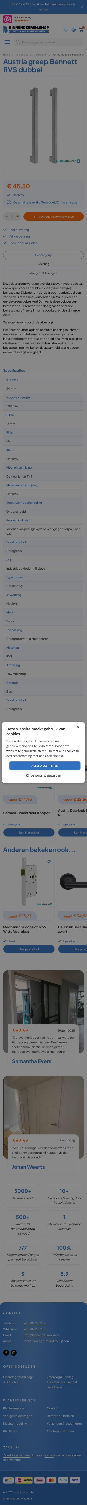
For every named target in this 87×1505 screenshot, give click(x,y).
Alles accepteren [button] (44, 766)
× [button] (78, 727)
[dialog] (43, 752)
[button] (43, 775)
